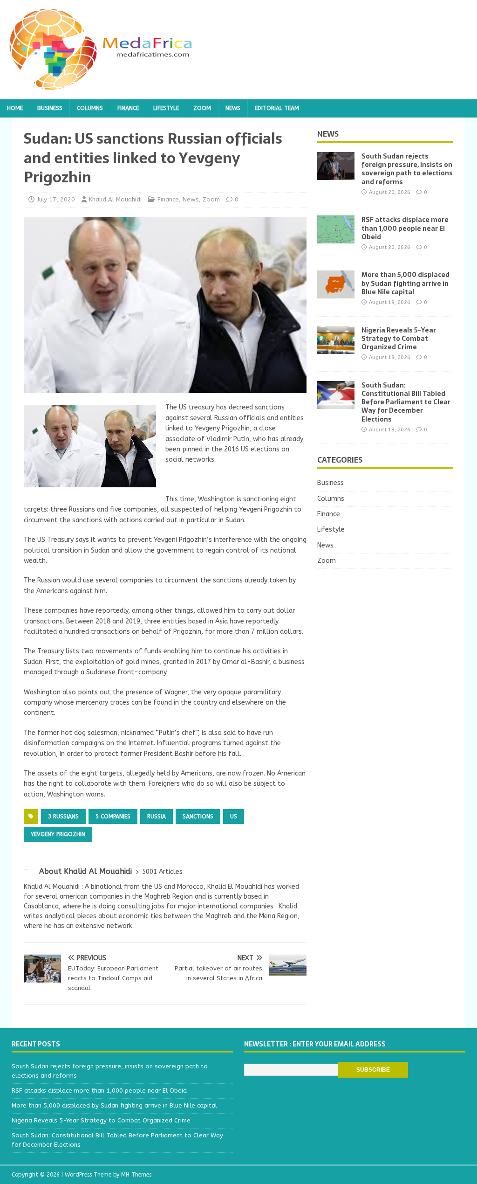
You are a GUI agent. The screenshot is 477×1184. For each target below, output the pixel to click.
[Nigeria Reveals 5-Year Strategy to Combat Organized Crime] (335, 348)
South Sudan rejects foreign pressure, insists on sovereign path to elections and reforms (407, 169)
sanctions (198, 816)
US (233, 816)
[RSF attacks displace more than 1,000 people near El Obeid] (335, 238)
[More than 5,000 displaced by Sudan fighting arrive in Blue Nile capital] (335, 293)
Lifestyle (166, 108)
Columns (90, 108)
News (232, 108)
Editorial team (277, 108)
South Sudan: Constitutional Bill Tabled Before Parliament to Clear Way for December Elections (405, 402)
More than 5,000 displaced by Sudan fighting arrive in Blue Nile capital (405, 283)
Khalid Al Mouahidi (115, 199)
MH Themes (136, 1174)
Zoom (202, 108)
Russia (156, 816)
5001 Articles (162, 872)
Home (15, 108)
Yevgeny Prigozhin (58, 834)
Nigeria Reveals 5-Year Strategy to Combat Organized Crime (398, 338)
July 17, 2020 (56, 199)
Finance (128, 108)
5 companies (112, 816)
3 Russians (63, 816)
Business (49, 108)
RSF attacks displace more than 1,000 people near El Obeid (405, 228)
